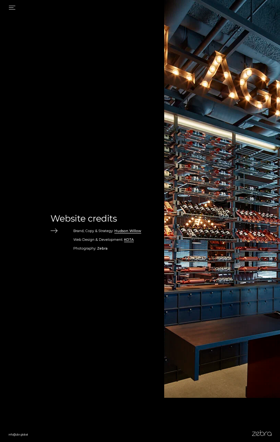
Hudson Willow (127, 231)
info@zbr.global (18, 434)
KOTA (129, 240)
